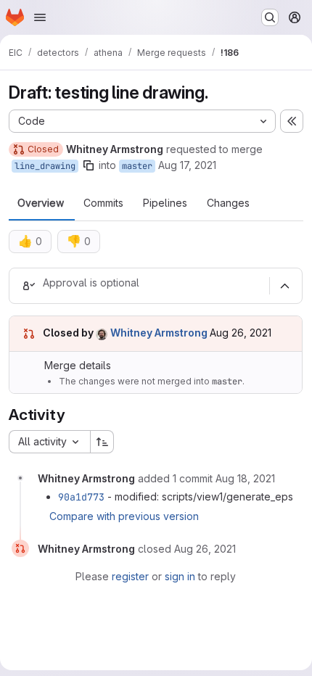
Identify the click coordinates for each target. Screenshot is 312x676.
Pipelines (165, 203)
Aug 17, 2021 (187, 165)
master (137, 166)
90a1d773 (81, 496)
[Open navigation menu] (40, 17)
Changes (228, 203)
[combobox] (49, 441)
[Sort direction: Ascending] (102, 441)
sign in (180, 576)
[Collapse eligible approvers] (284, 285)
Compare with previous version (124, 516)
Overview (40, 203)
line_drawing (45, 166)
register (130, 576)
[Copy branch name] (88, 165)
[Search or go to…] (270, 17)
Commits (103, 203)
